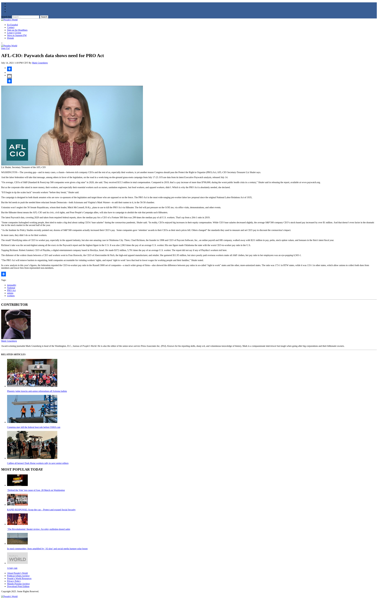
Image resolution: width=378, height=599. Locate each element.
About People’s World (17, 573)
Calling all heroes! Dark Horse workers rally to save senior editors (38, 463)
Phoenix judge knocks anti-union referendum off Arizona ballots (37, 391)
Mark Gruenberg (40, 63)
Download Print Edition (18, 586)
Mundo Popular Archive (18, 583)
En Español (12, 24)
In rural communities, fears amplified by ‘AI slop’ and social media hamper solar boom (47, 548)
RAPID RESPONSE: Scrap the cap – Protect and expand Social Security (41, 509)
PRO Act (11, 290)
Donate (10, 38)
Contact (10, 27)
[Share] (192, 69)
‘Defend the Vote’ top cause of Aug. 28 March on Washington (36, 490)
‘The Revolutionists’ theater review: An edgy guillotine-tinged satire (38, 529)
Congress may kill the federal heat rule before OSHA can (33, 427)
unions (10, 293)
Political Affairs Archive (18, 576)
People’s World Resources (19, 578)
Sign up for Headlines (17, 30)
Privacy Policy (14, 581)
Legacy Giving (14, 32)
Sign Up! (5, 48)
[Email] (192, 76)
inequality (11, 285)
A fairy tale (12, 568)
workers (11, 295)
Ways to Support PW (17, 35)
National (11, 287)
